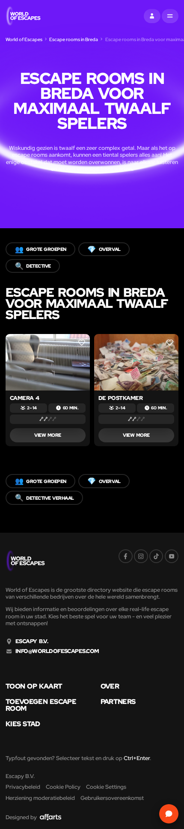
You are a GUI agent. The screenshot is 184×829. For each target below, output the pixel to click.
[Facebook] (126, 556)
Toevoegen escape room (41, 705)
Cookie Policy (63, 786)
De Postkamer (120, 398)
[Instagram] (141, 556)
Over (110, 686)
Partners (118, 701)
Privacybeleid (23, 786)
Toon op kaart (34, 686)
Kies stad (23, 723)
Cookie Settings (106, 786)
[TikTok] (156, 556)
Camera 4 (24, 398)
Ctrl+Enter (137, 758)
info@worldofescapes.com (57, 651)
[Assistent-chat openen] (169, 814)
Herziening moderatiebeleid (40, 798)
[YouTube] (172, 556)
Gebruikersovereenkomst (112, 798)
